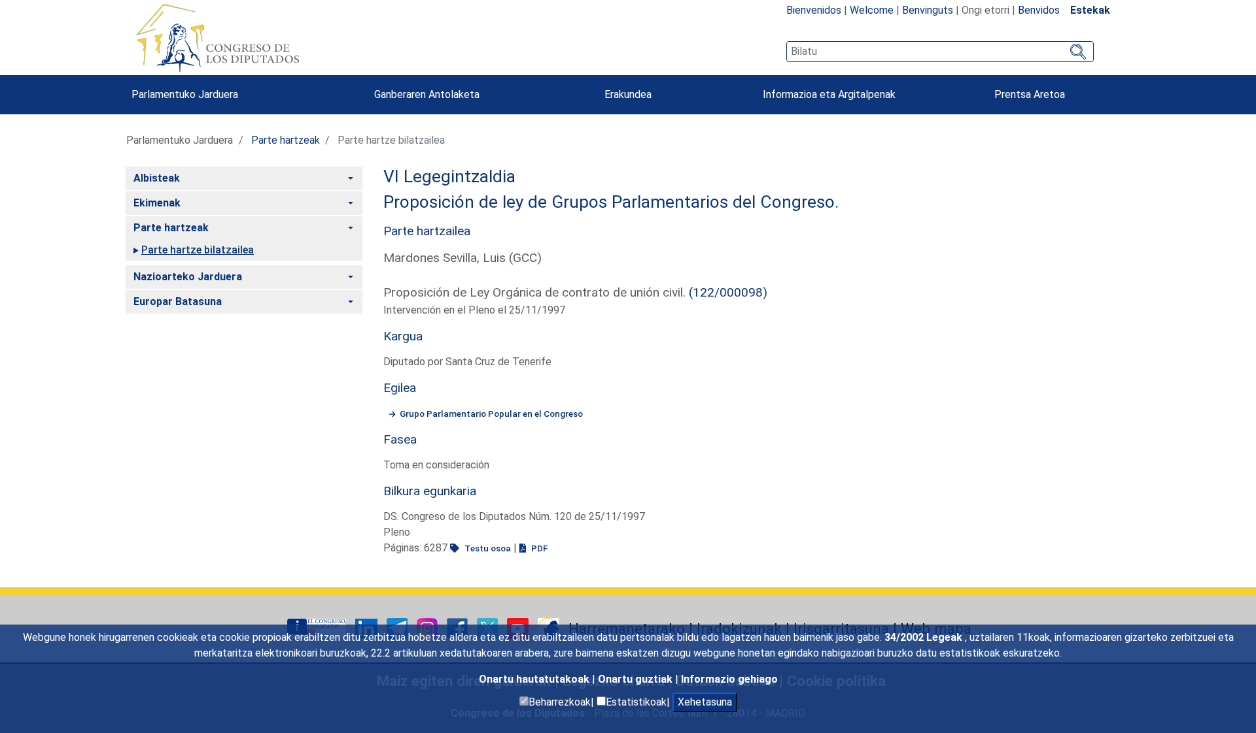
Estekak (1090, 10)
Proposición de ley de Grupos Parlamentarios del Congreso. (611, 202)
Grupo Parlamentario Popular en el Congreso (491, 413)
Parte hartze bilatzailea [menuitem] (197, 250)
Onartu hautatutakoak (535, 679)
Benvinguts (927, 10)
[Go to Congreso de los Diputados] (217, 38)
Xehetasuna (705, 702)
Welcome (872, 10)
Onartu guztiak (636, 679)
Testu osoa (486, 548)
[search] (940, 51)
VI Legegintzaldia (449, 176)
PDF (538, 548)
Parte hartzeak (285, 140)
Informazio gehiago (729, 679)
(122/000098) (728, 292)
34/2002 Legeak (924, 637)
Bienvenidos (813, 10)
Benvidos (1039, 10)
